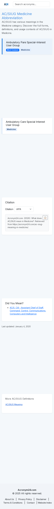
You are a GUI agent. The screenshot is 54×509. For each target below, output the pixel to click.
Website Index (45, 502)
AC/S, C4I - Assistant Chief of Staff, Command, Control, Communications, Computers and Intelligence (28, 310)
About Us (9, 499)
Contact (31, 502)
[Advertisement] (27, 86)
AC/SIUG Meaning (13, 404)
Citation (9, 209)
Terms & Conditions (12, 502)
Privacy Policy (25, 499)
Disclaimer (41, 499)
